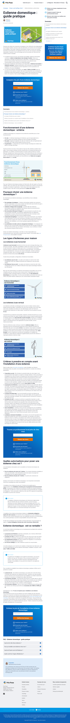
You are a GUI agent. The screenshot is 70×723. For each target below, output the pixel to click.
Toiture (23, 700)
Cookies (54, 689)
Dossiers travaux (38, 2)
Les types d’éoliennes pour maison (12, 116)
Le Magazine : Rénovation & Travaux (56, 2)
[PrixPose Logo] (8, 682)
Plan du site (39, 693)
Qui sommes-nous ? (41, 684)
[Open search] (67, 3)
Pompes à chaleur (25, 691)
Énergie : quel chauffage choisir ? (16, 8)
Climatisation (24, 695)
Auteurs (38, 686)
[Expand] (40, 643)
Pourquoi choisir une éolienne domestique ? (15, 114)
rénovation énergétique (18, 367)
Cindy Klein (11, 662)
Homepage (5, 8)
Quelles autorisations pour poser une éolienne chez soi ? (17, 120)
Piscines (23, 686)
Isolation (23, 698)
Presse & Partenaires (41, 689)
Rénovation (24, 702)
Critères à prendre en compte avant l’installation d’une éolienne (18, 118)
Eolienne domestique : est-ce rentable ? (13, 123)
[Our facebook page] (4, 694)
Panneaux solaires (25, 684)
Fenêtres (23, 704)
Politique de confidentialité (58, 691)
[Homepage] (12, 2)
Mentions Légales (56, 686)
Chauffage (24, 693)
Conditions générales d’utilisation (59, 684)
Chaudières (24, 689)
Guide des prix (26, 2)
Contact (38, 691)
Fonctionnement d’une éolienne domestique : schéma (16, 111)
